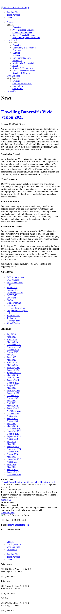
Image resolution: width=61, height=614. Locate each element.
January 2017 (13, 472)
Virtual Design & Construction (26, 37)
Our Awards (17, 88)
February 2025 (13, 367)
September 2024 (14, 372)
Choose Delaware (15, 292)
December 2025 (14, 344)
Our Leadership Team (22, 83)
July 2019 (11, 441)
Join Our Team (13, 12)
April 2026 (12, 339)
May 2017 (11, 467)
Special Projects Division (23, 35)
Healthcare (17, 60)
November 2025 (14, 347)
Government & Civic (21, 58)
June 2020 (11, 423)
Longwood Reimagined (17, 310)
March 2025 (12, 365)
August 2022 (12, 398)
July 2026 (11, 334)
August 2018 (12, 454)
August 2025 (12, 352)
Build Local (12, 287)
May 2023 (11, 388)
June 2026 (11, 337)
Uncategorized (13, 320)
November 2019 (14, 431)
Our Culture (17, 86)
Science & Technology (22, 68)
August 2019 (12, 439)
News (9, 17)
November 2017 (14, 459)
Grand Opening (14, 303)
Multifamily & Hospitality (24, 63)
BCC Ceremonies (15, 282)
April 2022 (12, 403)
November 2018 (14, 449)
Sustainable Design (21, 73)
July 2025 (11, 354)
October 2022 (13, 395)
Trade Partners (13, 15)
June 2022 (11, 400)
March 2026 (12, 342)
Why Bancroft (13, 76)
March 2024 (12, 375)
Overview (16, 27)
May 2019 (11, 444)
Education (17, 55)
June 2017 (11, 464)
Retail (15, 65)
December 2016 (14, 474)
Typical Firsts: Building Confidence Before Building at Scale (28, 482)
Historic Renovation (16, 308)
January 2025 (13, 370)
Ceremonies (12, 290)
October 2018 (13, 451)
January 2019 (13, 446)
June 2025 (11, 357)
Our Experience (14, 40)
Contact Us (12, 91)
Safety (9, 313)
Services (10, 22)
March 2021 (12, 418)
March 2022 (12, 406)
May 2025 (11, 360)
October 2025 (13, 349)
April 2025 (12, 362)
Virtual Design (13, 323)
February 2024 (13, 377)
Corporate (16, 50)
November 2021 (14, 411)
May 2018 (11, 457)
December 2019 (14, 428)
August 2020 (12, 421)
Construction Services (22, 32)
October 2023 (13, 383)
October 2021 (13, 413)
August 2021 (12, 416)
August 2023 (12, 385)
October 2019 (13, 434)
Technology (12, 318)
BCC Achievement (15, 277)
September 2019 (14, 436)
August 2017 (12, 462)
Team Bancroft (13, 315)
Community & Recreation (24, 47)
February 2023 (13, 390)
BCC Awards (13, 280)
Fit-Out (10, 300)
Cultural (16, 53)
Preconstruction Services (23, 30)
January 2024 (13, 380)
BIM (9, 285)
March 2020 (12, 426)
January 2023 (13, 393)
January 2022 (13, 408)
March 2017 (12, 469)
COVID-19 (12, 295)
